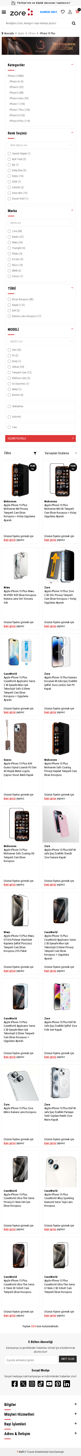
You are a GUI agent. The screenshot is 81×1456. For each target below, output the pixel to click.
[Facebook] (14, 1383)
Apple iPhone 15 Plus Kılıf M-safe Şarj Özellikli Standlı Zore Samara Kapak (60, 853)
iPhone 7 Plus (20, 109)
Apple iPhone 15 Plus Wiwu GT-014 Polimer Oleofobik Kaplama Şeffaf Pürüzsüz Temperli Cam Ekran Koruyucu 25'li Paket (19, 943)
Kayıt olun (67, 1358)
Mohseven (10, 501)
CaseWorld (10, 673)
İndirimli (16, 416)
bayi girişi (10, 539)
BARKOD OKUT (48, 12)
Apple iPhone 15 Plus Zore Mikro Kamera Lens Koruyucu (20, 1110)
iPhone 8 (17, 115)
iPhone (31, 33)
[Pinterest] (57, 1383)
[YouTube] (49, 1383)
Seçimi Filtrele (17, 438)
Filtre (7, 453)
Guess (7, 759)
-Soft (21, 1451)
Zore (47, 587)
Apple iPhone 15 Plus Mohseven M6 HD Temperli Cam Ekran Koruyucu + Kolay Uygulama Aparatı (60, 510)
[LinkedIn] (66, 1383)
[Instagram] (32, 1383)
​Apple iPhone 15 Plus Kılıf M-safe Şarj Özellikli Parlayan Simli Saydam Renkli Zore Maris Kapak (60, 1114)
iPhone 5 (17, 87)
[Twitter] (23, 1383)
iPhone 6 (17, 92)
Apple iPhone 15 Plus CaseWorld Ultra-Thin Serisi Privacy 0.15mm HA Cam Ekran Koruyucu (19, 1200)
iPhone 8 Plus (20, 121)
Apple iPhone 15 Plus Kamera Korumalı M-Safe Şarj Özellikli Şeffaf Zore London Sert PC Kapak (60, 683)
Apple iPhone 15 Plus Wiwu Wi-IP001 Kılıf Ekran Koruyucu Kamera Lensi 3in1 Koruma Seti (20, 597)
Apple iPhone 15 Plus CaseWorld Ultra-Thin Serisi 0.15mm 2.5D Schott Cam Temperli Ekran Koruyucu (59, 1286)
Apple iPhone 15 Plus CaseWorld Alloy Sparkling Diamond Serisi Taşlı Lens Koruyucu (59, 1200)
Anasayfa (9, 33)
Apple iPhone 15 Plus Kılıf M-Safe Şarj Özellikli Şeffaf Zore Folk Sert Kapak (60, 1025)
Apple (21, 33)
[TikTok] (40, 1383)
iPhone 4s (17, 81)
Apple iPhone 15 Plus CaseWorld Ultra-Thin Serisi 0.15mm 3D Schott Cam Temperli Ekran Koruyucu (19, 1286)
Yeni (14, 427)
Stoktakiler (17, 406)
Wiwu (7, 587)
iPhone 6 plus (19, 98)
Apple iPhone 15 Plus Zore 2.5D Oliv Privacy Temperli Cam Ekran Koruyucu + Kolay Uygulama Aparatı (60, 597)
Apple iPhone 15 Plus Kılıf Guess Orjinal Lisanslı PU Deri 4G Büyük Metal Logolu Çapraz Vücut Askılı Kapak (20, 769)
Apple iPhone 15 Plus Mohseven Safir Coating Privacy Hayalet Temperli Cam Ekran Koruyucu (60, 769)
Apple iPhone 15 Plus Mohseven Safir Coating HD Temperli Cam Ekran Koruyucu (19, 855)
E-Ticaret (29, 1451)
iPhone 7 (17, 103)
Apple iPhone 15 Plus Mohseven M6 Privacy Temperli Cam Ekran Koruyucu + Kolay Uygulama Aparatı (19, 512)
